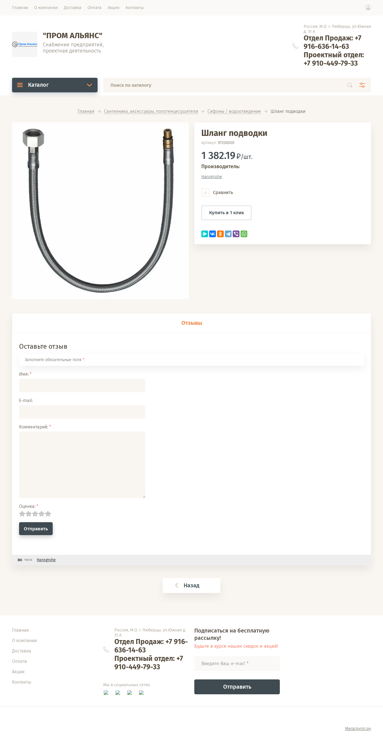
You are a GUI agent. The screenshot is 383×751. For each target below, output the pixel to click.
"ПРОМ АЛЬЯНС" (72, 35)
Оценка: (28, 506)
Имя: (25, 374)
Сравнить (222, 192)
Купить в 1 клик (226, 213)
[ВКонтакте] (212, 233)
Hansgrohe (211, 176)
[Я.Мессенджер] (204, 233)
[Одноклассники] (220, 233)
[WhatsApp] (244, 233)
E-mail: (26, 400)
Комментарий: (35, 427)
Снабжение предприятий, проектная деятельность (73, 48)
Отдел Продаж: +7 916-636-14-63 (332, 42)
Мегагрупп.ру (358, 728)
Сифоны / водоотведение (234, 111)
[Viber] (236, 233)
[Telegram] (228, 233)
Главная (86, 111)
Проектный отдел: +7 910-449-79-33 (334, 59)
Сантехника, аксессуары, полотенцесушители (151, 111)
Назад (191, 585)
